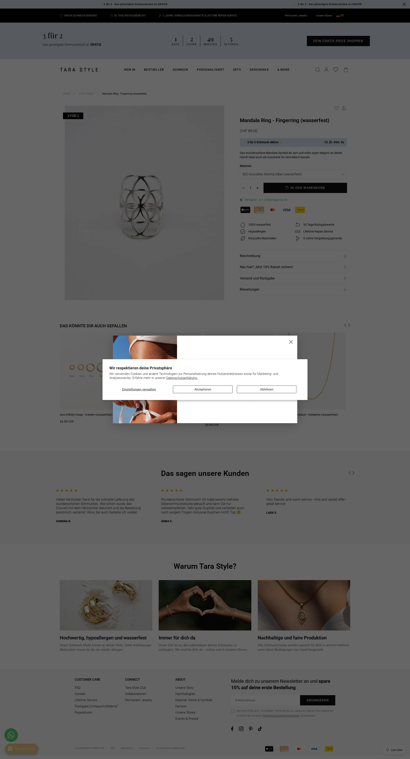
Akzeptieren (202, 389)
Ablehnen (266, 389)
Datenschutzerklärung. (182, 378)
